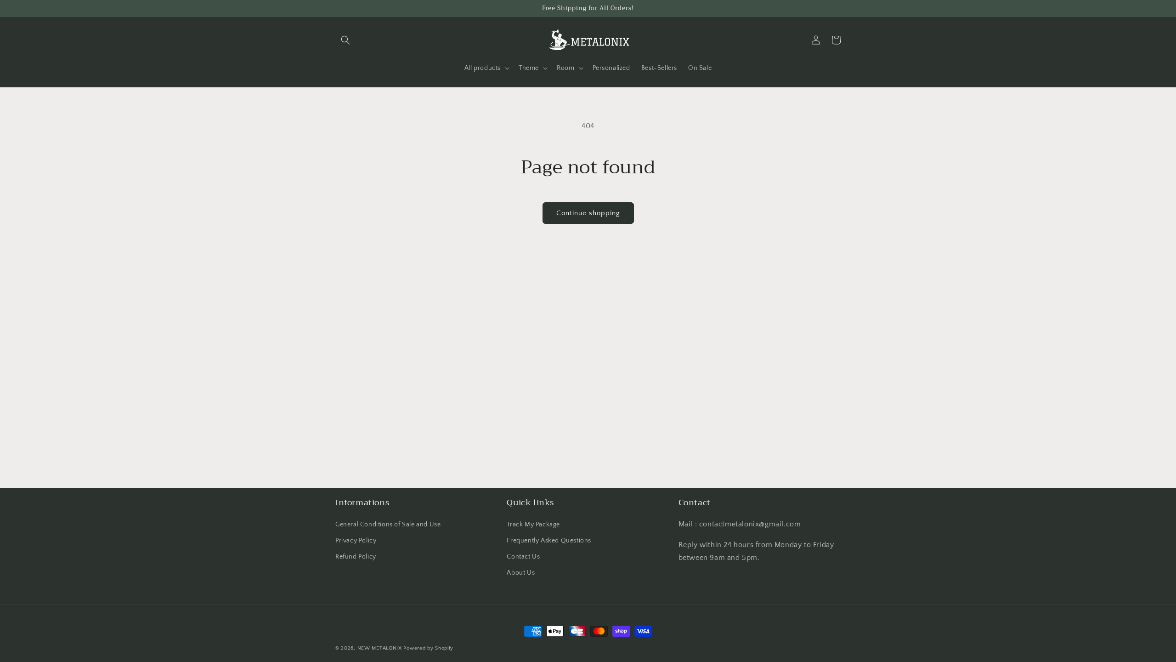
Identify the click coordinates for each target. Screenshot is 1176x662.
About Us (521, 572)
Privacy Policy (355, 540)
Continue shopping (588, 213)
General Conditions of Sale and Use (388, 524)
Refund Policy (355, 556)
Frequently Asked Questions (549, 540)
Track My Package (533, 524)
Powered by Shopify (428, 648)
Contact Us (523, 556)
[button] (345, 40)
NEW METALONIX (379, 648)
